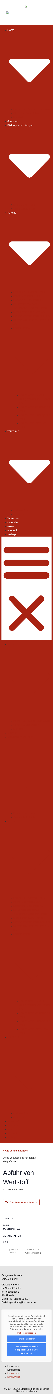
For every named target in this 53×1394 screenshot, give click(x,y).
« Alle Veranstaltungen (15, 1150)
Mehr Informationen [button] (26, 1333)
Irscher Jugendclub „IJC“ (27, 295)
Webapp (12, 534)
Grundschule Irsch (24, 208)
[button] (26, 588)
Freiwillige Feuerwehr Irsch (29, 291)
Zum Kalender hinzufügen (22, 1202)
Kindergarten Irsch (24, 204)
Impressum (13, 1366)
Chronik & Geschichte (26, 113)
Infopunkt (12, 530)
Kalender (12, 522)
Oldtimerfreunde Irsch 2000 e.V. (31, 316)
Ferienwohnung (22, 510)
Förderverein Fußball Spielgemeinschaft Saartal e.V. (34, 399)
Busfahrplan (20, 514)
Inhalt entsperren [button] (26, 1339)
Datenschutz (13, 1370)
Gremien (12, 121)
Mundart (18, 117)
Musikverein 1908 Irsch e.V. (29, 312)
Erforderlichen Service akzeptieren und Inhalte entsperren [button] (26, 1349)
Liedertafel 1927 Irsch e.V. (28, 299)
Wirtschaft (13, 518)
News (10, 526)
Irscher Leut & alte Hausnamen (31, 109)
